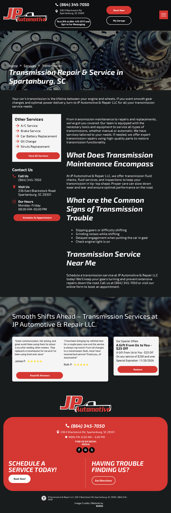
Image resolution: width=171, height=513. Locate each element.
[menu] (163, 14)
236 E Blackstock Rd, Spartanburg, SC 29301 (72, 11)
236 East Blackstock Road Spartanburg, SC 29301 (37, 192)
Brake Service (31, 131)
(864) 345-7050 (29, 180)
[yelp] (92, 450)
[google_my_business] (85, 450)
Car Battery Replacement (39, 136)
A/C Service (29, 126)
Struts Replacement (35, 146)
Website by (97, 503)
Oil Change (28, 141)
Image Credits (82, 503)
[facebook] (79, 450)
